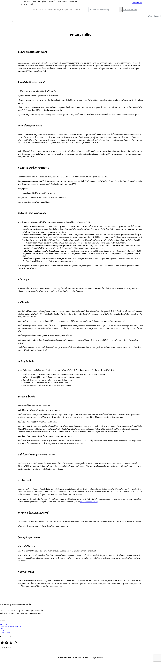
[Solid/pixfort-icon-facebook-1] (2, 642)
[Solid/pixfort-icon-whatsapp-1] (15, 642)
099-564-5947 (137, 3)
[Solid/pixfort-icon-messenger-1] (11, 642)
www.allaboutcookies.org (89, 502)
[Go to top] (80, 661)
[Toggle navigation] (12, 21)
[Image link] (10, 597)
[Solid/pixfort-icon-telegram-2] (6, 642)
